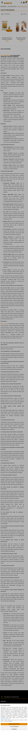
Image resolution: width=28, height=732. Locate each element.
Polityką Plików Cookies (5, 718)
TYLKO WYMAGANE (14, 726)
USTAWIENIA (14, 729)
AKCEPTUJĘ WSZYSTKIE (14, 724)
